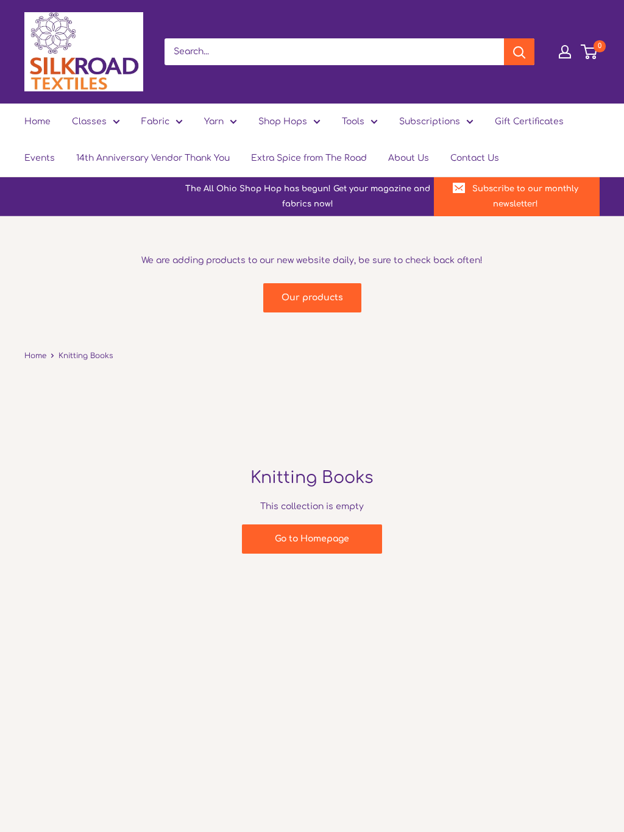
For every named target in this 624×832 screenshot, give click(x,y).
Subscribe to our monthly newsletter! (525, 196)
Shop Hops (282, 121)
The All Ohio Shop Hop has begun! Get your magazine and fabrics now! (307, 196)
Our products (312, 297)
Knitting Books (85, 355)
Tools (353, 121)
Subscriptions (429, 121)
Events (39, 158)
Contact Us (474, 158)
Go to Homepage (312, 538)
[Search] (519, 51)
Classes (89, 121)
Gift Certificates (529, 121)
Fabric (155, 121)
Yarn (214, 121)
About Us (408, 158)
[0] (589, 51)
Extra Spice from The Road (309, 158)
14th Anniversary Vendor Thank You (153, 158)
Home (37, 121)
